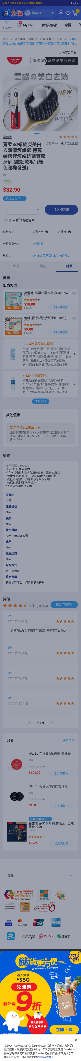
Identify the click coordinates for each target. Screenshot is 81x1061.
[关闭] (76, 1040)
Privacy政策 (44, 1057)
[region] (40, 1047)
